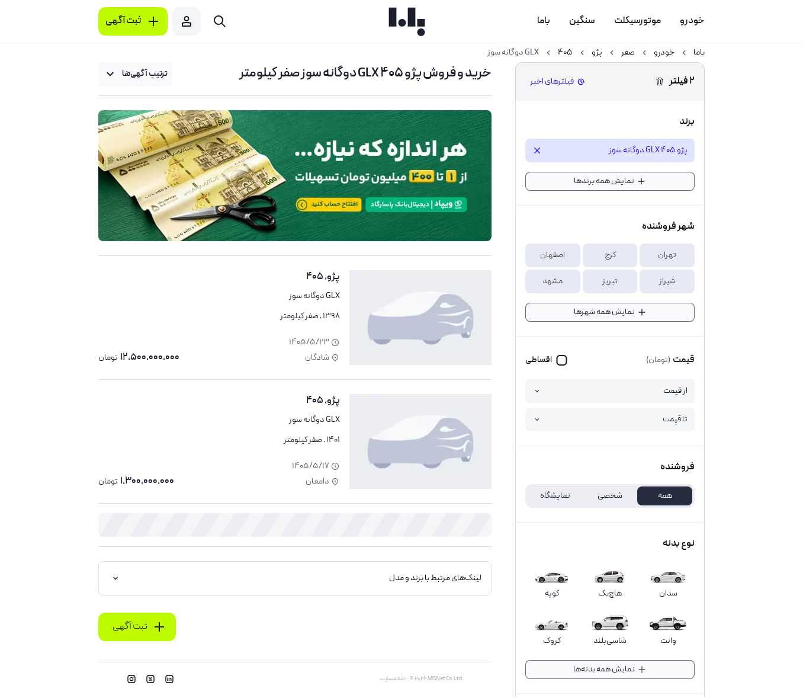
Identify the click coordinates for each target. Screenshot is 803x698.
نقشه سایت (392, 679)
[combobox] (135, 74)
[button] (667, 255)
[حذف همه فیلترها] (660, 82)
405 (565, 53)
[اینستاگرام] (131, 679)
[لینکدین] (169, 679)
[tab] (664, 495)
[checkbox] (546, 360)
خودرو (664, 53)
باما (699, 53)
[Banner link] (295, 175)
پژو (597, 53)
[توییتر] (150, 679)
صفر (628, 53)
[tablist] (610, 496)
